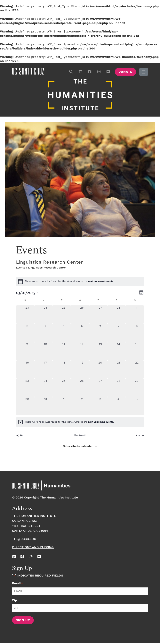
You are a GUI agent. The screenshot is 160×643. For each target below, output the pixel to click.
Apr (138, 435)
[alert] (80, 422)
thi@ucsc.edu (24, 539)
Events (20, 267)
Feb (22, 435)
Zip (14, 600)
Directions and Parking (33, 547)
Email (17, 583)
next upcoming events (100, 281)
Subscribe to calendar (78, 446)
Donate (125, 72)
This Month (80, 435)
